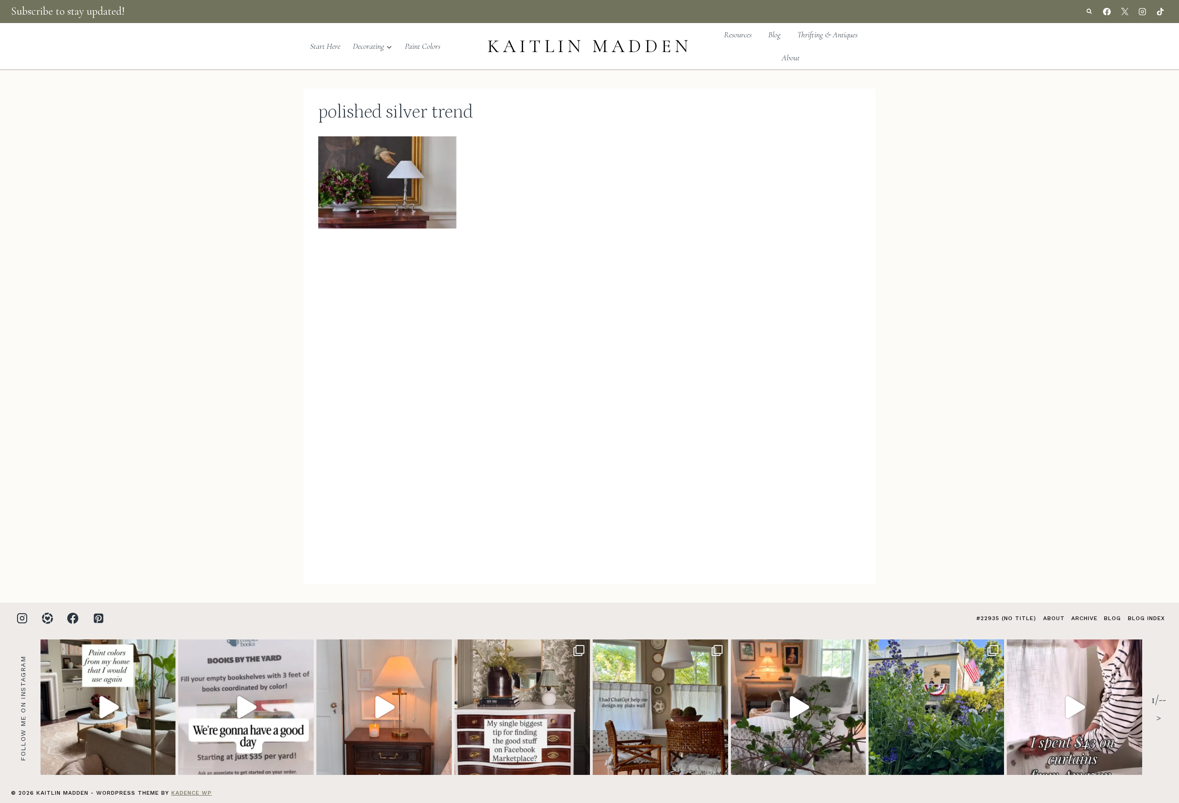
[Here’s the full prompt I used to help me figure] (660, 707)
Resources (738, 34)
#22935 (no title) (1006, 618)
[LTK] (47, 618)
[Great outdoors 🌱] (936, 707)
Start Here (325, 46)
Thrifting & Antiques (827, 34)
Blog (774, 34)
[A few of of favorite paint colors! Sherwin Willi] (108, 707)
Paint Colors (422, 46)
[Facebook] (1107, 11)
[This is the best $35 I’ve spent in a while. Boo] (246, 707)
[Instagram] (1142, 11)
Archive (1084, 618)
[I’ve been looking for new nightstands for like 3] (384, 707)
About (791, 58)
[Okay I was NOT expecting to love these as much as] (1074, 707)
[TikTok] (1160, 11)
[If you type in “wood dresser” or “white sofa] (522, 707)
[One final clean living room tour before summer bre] (798, 707)
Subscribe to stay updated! (68, 11)
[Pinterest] (99, 618)
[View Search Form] (1089, 11)
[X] (1124, 11)
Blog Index (1146, 618)
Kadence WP (191, 793)
